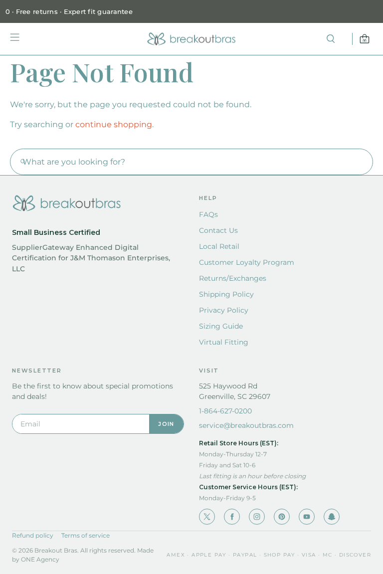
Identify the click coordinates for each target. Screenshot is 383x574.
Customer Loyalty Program (246, 262)
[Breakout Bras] (191, 39)
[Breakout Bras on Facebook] (232, 517)
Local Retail (219, 246)
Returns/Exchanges (232, 278)
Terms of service (85, 535)
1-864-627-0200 (225, 410)
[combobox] (191, 162)
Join (166, 423)
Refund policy (32, 535)
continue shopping (113, 124)
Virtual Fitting (223, 342)
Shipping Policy (226, 294)
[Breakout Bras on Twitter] (207, 517)
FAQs (208, 214)
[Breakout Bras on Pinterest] (282, 517)
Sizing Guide (221, 326)
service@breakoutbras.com (246, 425)
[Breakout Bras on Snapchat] (332, 517)
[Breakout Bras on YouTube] (307, 517)
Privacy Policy (223, 310)
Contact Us (218, 230)
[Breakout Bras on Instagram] (257, 517)
